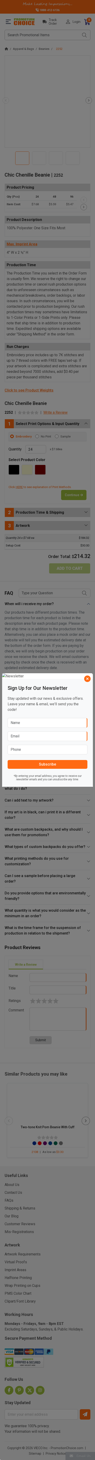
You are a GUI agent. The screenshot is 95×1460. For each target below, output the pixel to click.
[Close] (87, 679)
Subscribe (47, 764)
